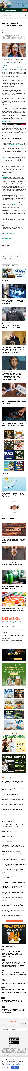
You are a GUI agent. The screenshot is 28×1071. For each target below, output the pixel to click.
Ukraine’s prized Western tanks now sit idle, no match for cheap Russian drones (13, 830)
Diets (6, 20)
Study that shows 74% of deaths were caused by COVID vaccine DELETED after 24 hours (13, 301)
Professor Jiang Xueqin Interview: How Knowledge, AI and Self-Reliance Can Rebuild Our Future (12, 1002)
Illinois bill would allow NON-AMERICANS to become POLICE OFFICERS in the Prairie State (12, 325)
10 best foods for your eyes (15, 144)
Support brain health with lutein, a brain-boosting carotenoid (12, 587)
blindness (12, 36)
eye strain (4, 37)
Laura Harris (10, 371)
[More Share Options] (10, 33)
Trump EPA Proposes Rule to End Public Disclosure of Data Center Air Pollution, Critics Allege (13, 853)
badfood (3, 36)
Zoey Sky (9, 298)
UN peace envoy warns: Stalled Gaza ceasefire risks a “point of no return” (13, 835)
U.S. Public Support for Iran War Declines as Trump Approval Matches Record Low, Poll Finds (13, 881)
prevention (4, 38)
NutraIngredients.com (6, 238)
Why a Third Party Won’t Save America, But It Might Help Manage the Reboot (13, 916)
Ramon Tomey (10, 322)
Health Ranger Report (7, 946)
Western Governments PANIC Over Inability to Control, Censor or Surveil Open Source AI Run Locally (14, 974)
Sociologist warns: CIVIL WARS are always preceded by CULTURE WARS (13, 424)
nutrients (20, 37)
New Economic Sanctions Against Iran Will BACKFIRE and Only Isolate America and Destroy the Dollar (13, 1011)
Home (3, 20)
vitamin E (15, 204)
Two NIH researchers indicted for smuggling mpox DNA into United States (12, 820)
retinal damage (12, 38)
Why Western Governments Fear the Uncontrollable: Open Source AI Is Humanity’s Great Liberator (13, 846)
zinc (22, 148)
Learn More (6, 1067)
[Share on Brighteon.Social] (3, 33)
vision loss (15, 265)
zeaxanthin (5, 177)
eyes (7, 37)
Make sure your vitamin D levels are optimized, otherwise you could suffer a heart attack (14, 494)
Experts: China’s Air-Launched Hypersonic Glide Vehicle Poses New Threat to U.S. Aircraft (13, 825)
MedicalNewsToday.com (7, 240)
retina (7, 38)
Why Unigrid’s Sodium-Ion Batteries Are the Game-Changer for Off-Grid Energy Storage (12, 805)
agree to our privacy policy (14, 1064)
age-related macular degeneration (15, 35)
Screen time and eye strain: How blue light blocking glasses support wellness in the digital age (13, 905)
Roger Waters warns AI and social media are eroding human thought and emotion (12, 793)
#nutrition (6, 35)
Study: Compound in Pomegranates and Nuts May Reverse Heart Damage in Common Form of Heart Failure (13, 899)
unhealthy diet (19, 38)
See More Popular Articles (14, 920)
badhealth (8, 36)
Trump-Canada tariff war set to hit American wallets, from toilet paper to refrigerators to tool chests (13, 871)
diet (15, 36)
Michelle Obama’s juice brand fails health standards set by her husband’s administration (13, 610)
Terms (11, 1049)
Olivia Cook (10, 398)
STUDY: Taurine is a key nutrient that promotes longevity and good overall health (13, 540)
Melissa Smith (10, 30)
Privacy (7, 1049)
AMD (24, 35)
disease (18, 36)
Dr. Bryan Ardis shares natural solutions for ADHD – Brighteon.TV (14, 517)
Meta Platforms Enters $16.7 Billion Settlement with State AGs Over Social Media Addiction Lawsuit (13, 799)
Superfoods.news (11, 233)
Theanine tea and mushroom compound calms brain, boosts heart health (13, 564)
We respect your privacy (14, 1033)
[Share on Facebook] (5, 33)
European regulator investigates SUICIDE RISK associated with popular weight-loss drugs (14, 401)
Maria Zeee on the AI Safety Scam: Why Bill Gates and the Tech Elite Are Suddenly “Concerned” (12, 887)
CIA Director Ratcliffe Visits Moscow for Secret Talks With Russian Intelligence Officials (13, 782)
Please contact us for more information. (10, 643)
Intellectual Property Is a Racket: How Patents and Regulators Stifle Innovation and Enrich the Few (13, 859)
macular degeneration (13, 37)
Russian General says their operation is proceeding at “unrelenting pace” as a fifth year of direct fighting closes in (14, 788)
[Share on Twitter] (7, 33)
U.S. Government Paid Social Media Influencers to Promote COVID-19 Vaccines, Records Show (14, 865)
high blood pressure (10, 82)
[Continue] (25, 1029)
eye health (22, 36)
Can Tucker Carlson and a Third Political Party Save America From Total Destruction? (14, 982)
